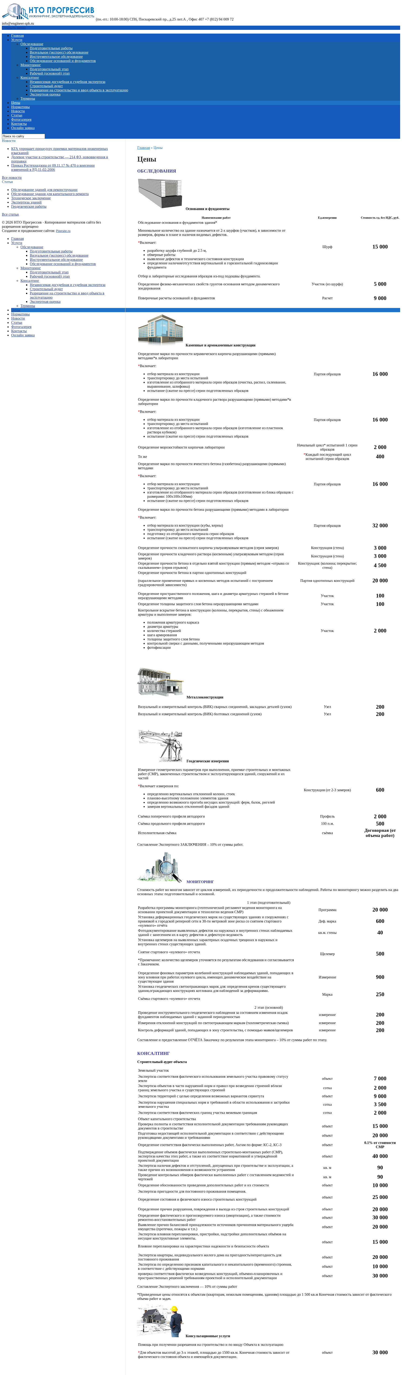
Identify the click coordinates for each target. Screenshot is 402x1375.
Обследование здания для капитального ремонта (50, 194)
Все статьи (10, 214)
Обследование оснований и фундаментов (63, 61)
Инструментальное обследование (56, 57)
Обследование (31, 44)
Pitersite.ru (63, 231)
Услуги (16, 40)
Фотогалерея (21, 119)
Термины (27, 98)
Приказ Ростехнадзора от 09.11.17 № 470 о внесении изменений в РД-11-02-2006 (53, 167)
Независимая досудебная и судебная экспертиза (67, 82)
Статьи (16, 115)
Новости (18, 111)
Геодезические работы (29, 206)
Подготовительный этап (49, 69)
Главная (17, 36)
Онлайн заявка (23, 128)
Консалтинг (29, 77)
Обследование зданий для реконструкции (44, 190)
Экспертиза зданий (26, 202)
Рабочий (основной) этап (50, 73)
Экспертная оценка (45, 94)
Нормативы (20, 107)
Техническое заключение (31, 198)
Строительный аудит (46, 86)
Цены (15, 103)
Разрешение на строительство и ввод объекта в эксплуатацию (79, 90)
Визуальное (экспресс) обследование (59, 52)
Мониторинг (30, 65)
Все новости (12, 178)
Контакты (19, 124)
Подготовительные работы (51, 48)
